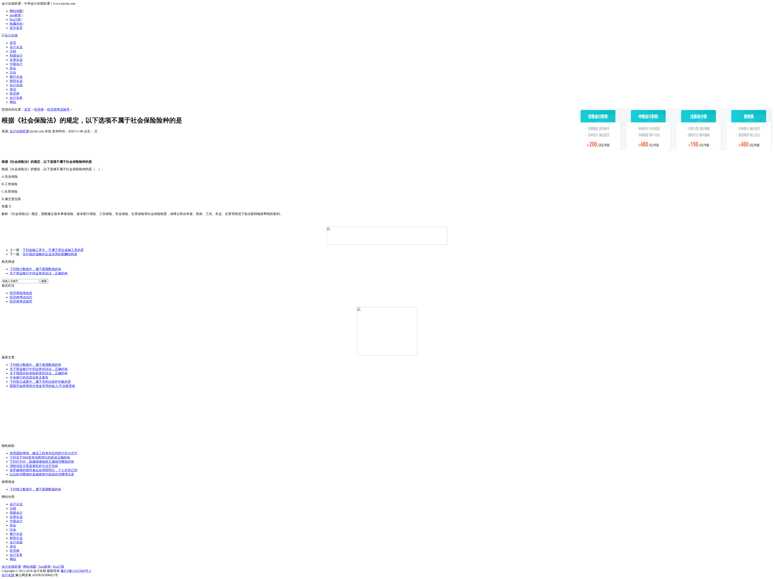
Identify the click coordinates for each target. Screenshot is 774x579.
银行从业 (16, 533)
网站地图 (16, 11)
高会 (13, 525)
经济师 (39, 109)
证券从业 (16, 517)
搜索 (44, 281)
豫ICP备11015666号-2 (76, 571)
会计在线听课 (20, 131)
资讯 (13, 546)
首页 (27, 109)
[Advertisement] (290, 143)
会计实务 (16, 555)
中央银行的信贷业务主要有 (29, 377)
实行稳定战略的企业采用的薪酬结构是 (50, 254)
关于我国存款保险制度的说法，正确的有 (39, 373)
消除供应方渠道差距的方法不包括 (34, 466)
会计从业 (16, 504)
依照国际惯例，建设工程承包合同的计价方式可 (43, 453)
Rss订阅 (15, 19)
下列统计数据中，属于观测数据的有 (35, 269)
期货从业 (16, 538)
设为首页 (16, 28)
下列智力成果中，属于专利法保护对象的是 (40, 381)
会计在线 (16, 542)
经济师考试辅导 (58, 109)
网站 (13, 559)
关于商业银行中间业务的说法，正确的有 (39, 273)
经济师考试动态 (21, 297)
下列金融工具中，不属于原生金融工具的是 (53, 250)
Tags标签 (44, 566)
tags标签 (15, 15)
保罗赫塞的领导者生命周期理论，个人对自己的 (43, 470)
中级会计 (16, 521)
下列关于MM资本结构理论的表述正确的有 (40, 457)
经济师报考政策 (21, 293)
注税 (13, 508)
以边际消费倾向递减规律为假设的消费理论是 (42, 474)
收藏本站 (16, 23)
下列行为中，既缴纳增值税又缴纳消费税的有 (42, 461)
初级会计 (16, 512)
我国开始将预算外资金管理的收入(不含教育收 (42, 386)
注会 (13, 529)
